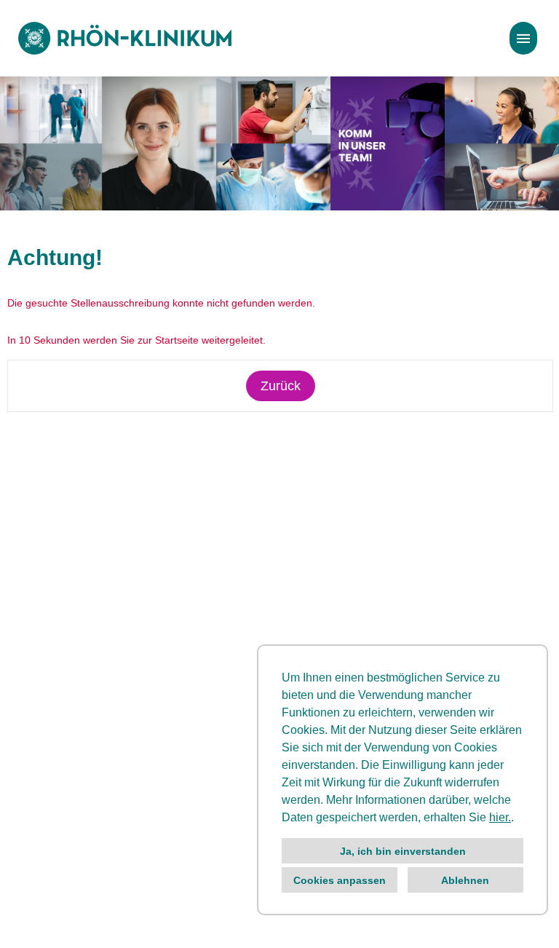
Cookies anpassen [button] (339, 880)
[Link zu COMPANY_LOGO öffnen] (124, 38)
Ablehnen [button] (465, 880)
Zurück (281, 386)
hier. (500, 817)
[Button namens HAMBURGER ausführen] (523, 38)
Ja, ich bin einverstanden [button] (403, 851)
